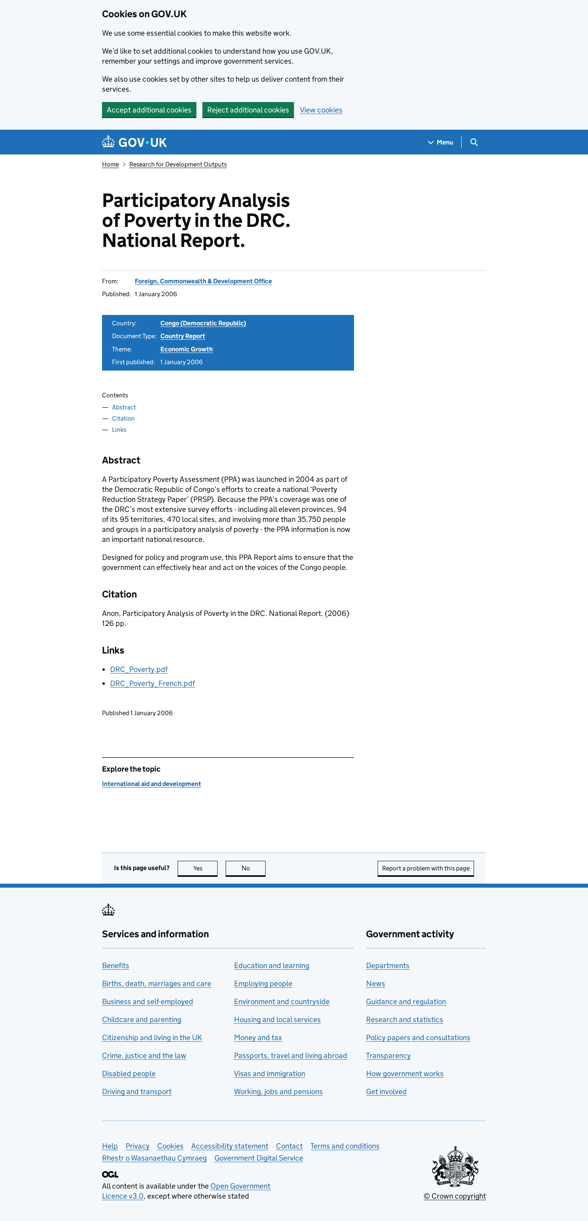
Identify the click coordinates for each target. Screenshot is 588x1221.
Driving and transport (137, 1091)
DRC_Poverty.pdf (139, 669)
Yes (205, 868)
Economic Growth (186, 349)
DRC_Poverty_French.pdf (152, 683)
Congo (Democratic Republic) (203, 323)
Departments (388, 965)
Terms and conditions (345, 1146)
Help (110, 1146)
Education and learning (271, 965)
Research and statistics (404, 1019)
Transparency (388, 1055)
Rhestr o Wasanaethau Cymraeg (154, 1158)
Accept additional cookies (149, 109)
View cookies (321, 110)
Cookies (170, 1146)
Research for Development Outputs (178, 164)
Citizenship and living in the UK (152, 1037)
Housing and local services (277, 1019)
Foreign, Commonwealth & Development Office (203, 281)
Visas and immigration (269, 1073)
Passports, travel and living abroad (290, 1055)
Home (110, 164)
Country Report (182, 336)
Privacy (138, 1146)
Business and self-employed (147, 1001)
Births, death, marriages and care (156, 983)
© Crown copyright (455, 1196)
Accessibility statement (229, 1146)
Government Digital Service (258, 1158)
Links (119, 429)
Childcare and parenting (141, 1019)
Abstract (124, 407)
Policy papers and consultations (418, 1037)
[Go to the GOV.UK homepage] (134, 142)
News (375, 983)
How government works (405, 1073)
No (254, 868)
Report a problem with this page (426, 868)
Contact (289, 1146)
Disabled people (129, 1073)
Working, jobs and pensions (278, 1091)
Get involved (386, 1091)
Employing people (263, 983)
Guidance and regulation (406, 1001)
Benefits (115, 965)
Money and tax (258, 1037)
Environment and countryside (282, 1001)
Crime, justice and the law (144, 1055)
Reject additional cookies (248, 109)
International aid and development (151, 784)
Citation (123, 418)
